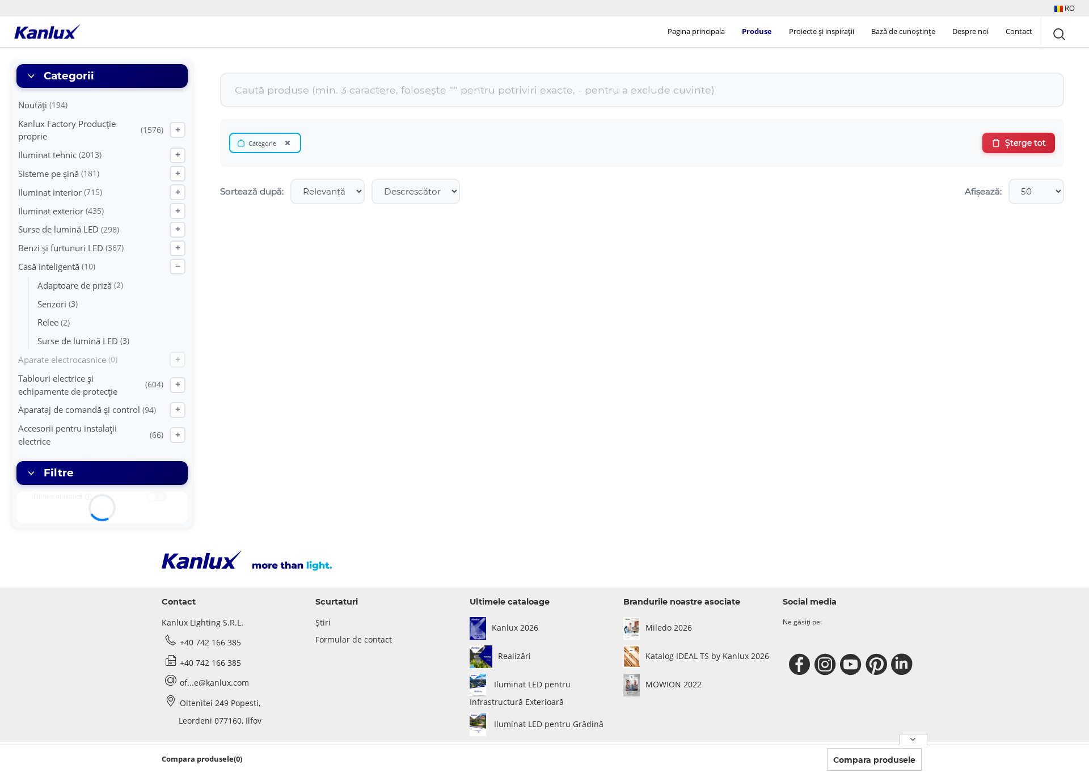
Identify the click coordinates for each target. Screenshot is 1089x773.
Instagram (826, 664)
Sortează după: (252, 191)
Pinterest (877, 664)
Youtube (852, 664)
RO (1069, 8)
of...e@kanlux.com (214, 682)
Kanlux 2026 (515, 627)
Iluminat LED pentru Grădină (547, 724)
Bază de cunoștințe (903, 31)
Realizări (514, 655)
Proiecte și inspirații (821, 31)
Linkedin (903, 664)
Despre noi (970, 31)
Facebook (801, 664)
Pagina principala (696, 31)
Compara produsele (874, 760)
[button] (1064, 8)
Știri (323, 622)
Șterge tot (1025, 143)
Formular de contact (353, 639)
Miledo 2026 (668, 627)
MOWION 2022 (673, 684)
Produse (757, 31)
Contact (1019, 31)
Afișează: (983, 191)
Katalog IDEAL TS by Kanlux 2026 (707, 655)
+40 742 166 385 (210, 642)
